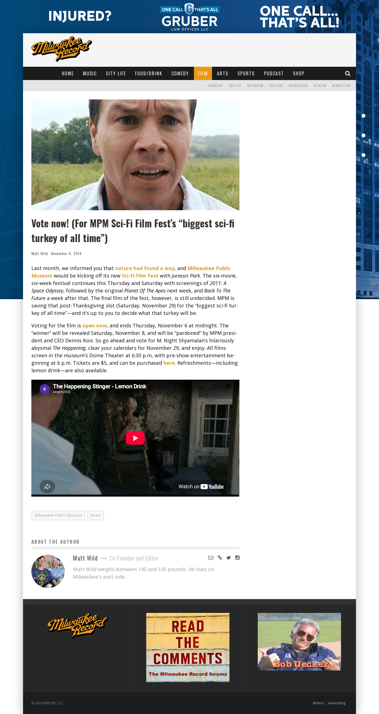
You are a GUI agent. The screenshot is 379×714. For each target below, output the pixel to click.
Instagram (255, 85)
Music (90, 73)
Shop (299, 73)
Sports (246, 73)
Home (68, 73)
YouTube (276, 85)
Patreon (320, 85)
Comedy (180, 73)
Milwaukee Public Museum (58, 515)
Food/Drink (148, 73)
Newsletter (341, 85)
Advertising (336, 703)
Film (203, 73)
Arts (222, 73)
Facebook (215, 85)
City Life (116, 73)
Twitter (234, 85)
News (95, 515)
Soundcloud (298, 85)
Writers (318, 703)
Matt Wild (39, 253)
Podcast (274, 73)
